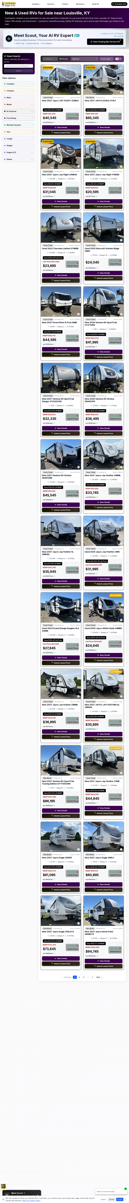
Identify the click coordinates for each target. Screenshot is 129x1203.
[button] (64, 38)
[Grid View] (117, 59)
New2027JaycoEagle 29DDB (57, 857)
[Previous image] (43, 80)
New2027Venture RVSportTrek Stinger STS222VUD (58, 400)
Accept (119, 1199)
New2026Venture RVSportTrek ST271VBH (101, 323)
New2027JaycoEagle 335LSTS (58, 931)
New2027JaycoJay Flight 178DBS (102, 174)
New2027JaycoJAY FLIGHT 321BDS (60, 100)
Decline (111, 1199)
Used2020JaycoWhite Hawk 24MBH (103, 628)
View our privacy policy (31, 1201)
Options (103, 1199)
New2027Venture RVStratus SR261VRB (56, 476)
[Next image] (78, 80)
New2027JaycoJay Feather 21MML (103, 475)
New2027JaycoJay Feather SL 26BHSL (58, 553)
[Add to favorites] (78, 92)
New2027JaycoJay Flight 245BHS (59, 174)
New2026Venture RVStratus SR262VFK (99, 400)
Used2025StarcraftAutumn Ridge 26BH (102, 249)
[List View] (120, 59)
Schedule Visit (120, 4)
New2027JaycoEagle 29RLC (99, 857)
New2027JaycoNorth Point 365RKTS (99, 932)
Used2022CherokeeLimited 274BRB (60, 248)
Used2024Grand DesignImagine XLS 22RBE (60, 629)
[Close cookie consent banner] (126, 1199)
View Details (62, 127)
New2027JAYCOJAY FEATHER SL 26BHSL (102, 706)
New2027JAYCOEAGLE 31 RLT (100, 100)
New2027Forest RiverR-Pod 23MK (59, 322)
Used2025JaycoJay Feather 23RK (102, 552)
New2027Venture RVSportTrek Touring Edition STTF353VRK (58, 782)
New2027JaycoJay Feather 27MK (102, 781)
